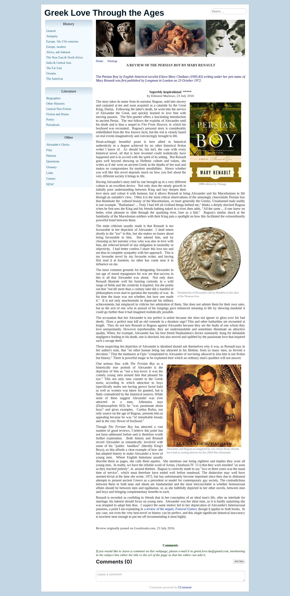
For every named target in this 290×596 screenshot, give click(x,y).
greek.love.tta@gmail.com (211, 551)
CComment (184, 587)
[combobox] (228, 11)
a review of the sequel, (170, 509)
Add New (239, 561)
